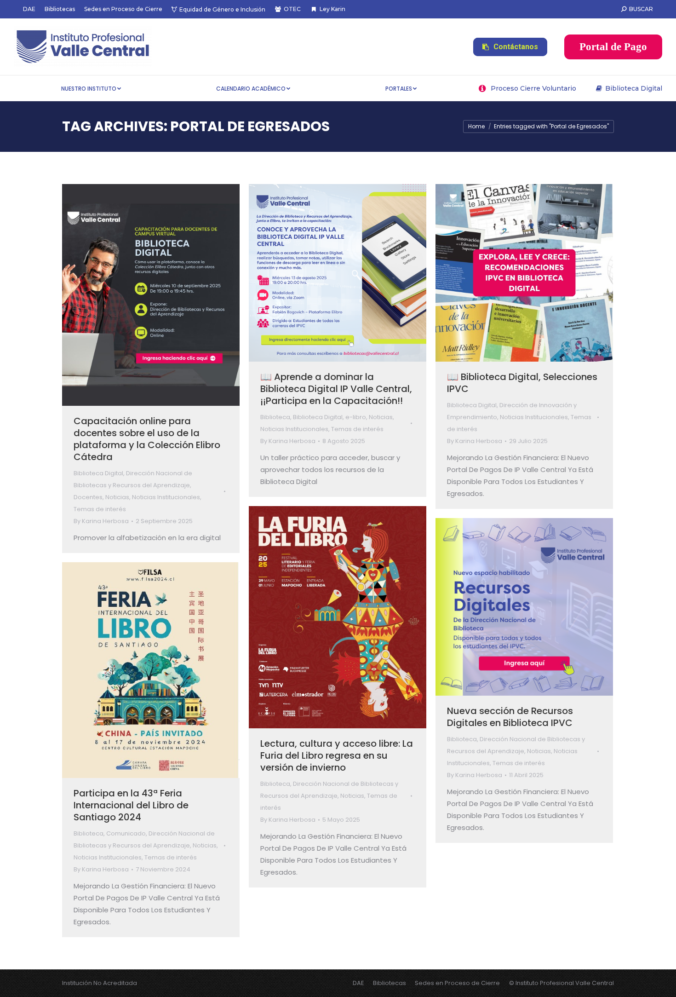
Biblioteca (275, 417)
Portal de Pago (613, 46)
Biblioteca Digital (633, 88)
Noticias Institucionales (166, 497)
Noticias (117, 497)
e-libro (355, 417)
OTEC (292, 9)
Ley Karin (332, 9)
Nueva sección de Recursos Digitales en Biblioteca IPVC (510, 716)
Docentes (88, 497)
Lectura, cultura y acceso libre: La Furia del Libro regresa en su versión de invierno (336, 755)
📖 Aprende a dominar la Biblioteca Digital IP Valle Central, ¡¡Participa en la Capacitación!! (336, 388)
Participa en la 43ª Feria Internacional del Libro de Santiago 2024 (131, 805)
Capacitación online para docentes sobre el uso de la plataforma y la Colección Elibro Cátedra (147, 439)
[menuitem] (29, 9)
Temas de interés (100, 509)
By (101, 521)
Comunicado (126, 833)
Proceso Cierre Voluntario (533, 88)
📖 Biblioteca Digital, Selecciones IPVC (522, 382)
